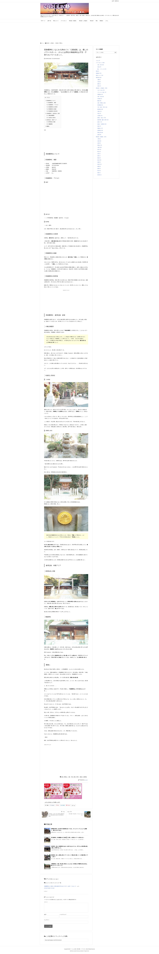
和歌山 (99, 145)
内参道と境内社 (51, 117)
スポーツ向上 (101, 90)
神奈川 (99, 164)
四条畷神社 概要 (51, 102)
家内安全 (100, 109)
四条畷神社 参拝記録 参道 (53, 113)
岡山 (99, 151)
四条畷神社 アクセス (52, 104)
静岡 (99, 168)
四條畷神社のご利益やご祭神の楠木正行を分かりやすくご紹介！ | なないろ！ (60, 886)
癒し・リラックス (101, 69)
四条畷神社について (50, 100)
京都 (99, 140)
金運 (99, 134)
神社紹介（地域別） (101, 136)
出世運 (99, 98)
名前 (45, 914)
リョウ (86, 780)
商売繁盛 (100, 105)
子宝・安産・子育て (75, 776)
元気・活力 (100, 64)
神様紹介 (98, 73)
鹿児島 (99, 174)
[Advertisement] (79, 31)
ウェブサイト (46, 919)
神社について (99, 75)
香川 (99, 170)
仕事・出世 (100, 96)
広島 (98, 153)
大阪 (69, 776)
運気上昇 (100, 132)
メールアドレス (63, 914)
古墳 (99, 81)
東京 (99, 160)
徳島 (98, 155)
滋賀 (99, 162)
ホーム (42, 43)
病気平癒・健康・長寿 (102, 119)
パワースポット (100, 62)
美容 (99, 126)
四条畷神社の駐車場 (52, 111)
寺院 (99, 85)
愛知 (99, 157)
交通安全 (100, 94)
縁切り (99, 121)
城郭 (99, 83)
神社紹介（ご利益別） (50, 43)
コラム (98, 60)
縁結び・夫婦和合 (83, 776)
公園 (99, 79)
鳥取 (98, 172)
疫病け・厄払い (101, 117)
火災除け (99, 115)
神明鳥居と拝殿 (51, 121)
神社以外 (98, 77)
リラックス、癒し (101, 92)
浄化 (99, 66)
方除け (99, 111)
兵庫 (99, 143)
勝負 (99, 100)
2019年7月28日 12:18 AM (49, 888)
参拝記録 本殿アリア (51, 119)
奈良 (99, 149)
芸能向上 (100, 128)
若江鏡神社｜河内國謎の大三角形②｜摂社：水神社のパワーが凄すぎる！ (67, 837)
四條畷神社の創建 (51, 109)
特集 (97, 71)
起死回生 (100, 130)
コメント (46, 901)
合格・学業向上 (59, 43)
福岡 (99, 166)
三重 (99, 138)
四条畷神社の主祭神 (52, 107)
